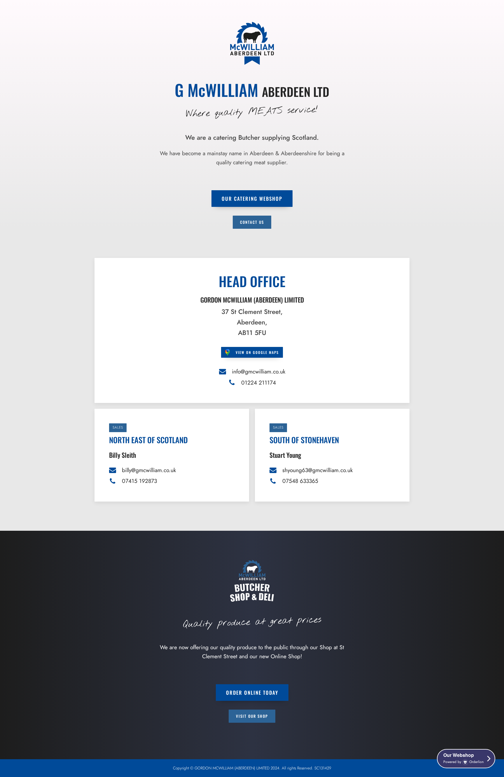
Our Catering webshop (252, 198)
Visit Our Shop (252, 716)
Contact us (252, 222)
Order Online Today (252, 692)
